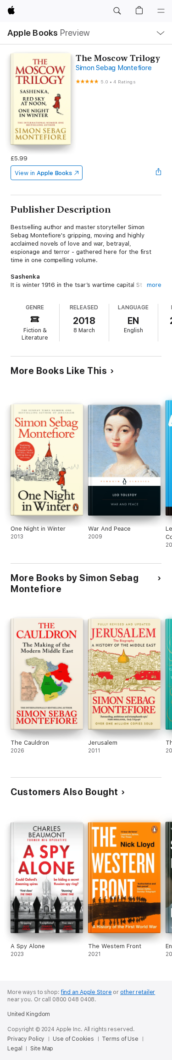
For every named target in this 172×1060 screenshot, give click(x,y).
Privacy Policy (25, 1039)
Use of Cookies (73, 1039)
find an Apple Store (86, 992)
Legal (14, 1048)
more (154, 284)
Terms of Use (120, 1039)
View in (43, 173)
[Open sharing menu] (158, 172)
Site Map (41, 1048)
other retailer (137, 992)
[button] (117, 11)
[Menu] (161, 11)
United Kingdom (28, 1014)
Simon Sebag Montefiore (114, 68)
